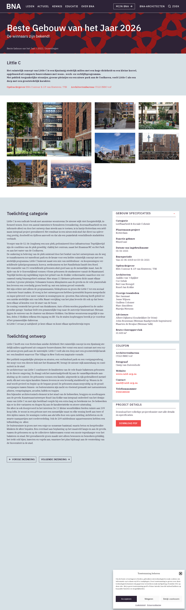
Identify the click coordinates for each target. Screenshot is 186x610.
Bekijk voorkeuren (171, 599)
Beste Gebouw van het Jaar (21, 48)
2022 (40, 48)
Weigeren (149, 599)
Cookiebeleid (140, 605)
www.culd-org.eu (126, 373)
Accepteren (126, 599)
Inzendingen (51, 48)
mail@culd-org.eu (127, 382)
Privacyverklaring (154, 605)
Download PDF (128, 423)
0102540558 (122, 391)
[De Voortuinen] (56, 460)
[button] (180, 573)
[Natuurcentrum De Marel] (23, 460)
